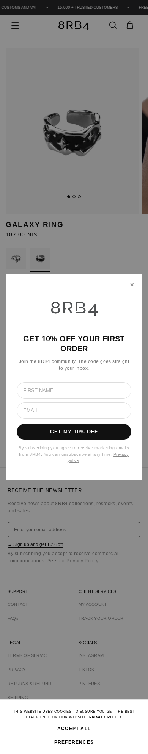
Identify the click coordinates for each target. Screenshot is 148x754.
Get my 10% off (74, 432)
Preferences (74, 742)
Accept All (74, 728)
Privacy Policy (105, 717)
